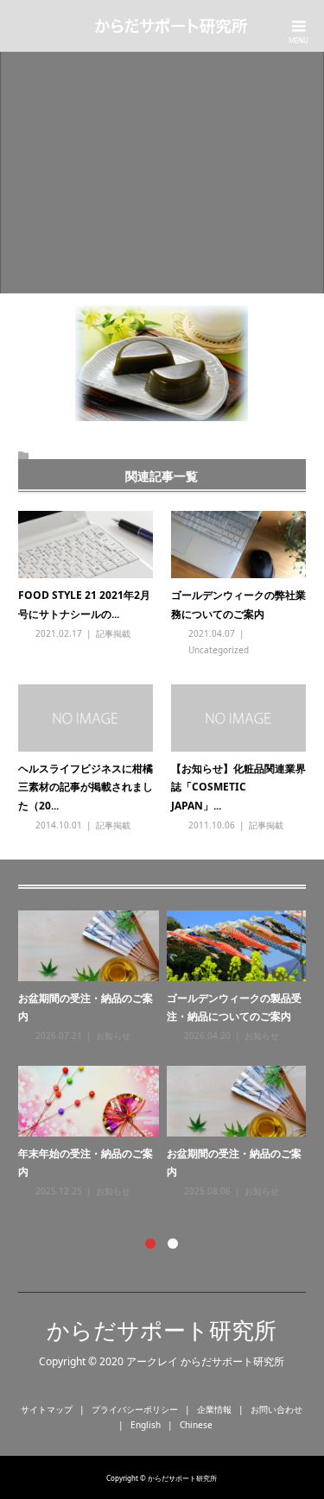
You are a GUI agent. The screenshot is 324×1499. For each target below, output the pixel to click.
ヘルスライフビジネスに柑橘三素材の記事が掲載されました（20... (85, 787)
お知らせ (113, 1036)
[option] (166, 1055)
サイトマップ (47, 1409)
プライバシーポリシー (135, 1409)
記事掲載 (113, 633)
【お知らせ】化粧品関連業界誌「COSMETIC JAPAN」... (238, 787)
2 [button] (173, 1243)
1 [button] (150, 1243)
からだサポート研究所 (161, 1329)
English (145, 1425)
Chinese (196, 1425)
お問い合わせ (276, 1409)
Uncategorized (218, 650)
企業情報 (214, 1409)
